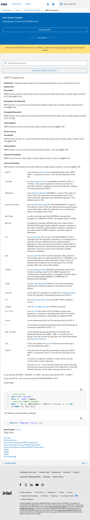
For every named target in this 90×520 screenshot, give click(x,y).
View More (42, 38)
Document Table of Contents (44, 70)
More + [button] (28, 4)
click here (64, 47)
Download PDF (45, 30)
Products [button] (17, 4)
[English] (53, 4)
